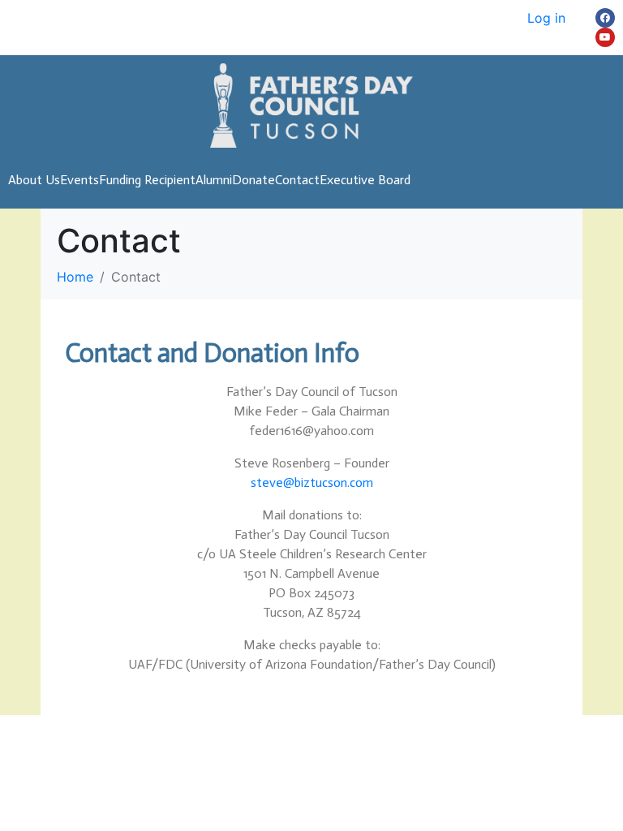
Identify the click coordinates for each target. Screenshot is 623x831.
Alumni (213, 179)
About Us (34, 179)
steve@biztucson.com (312, 482)
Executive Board (365, 179)
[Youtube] (605, 37)
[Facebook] (605, 18)
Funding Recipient (147, 179)
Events (79, 179)
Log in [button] (546, 18)
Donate (253, 179)
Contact (297, 179)
